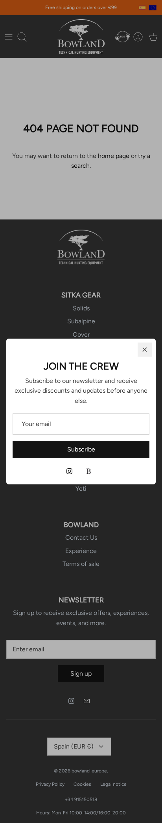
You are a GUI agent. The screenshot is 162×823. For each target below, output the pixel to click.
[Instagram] (69, 471)
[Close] (145, 350)
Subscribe (81, 449)
